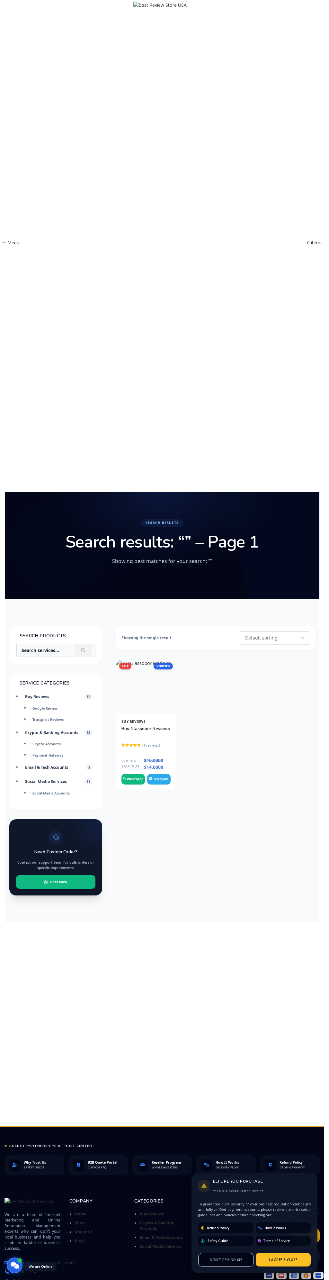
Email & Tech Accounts (161, 1237)
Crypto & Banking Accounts (157, 1225)
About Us (84, 1232)
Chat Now (58, 882)
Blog (79, 1241)
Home (80, 1214)
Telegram (160, 779)
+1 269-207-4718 (27, 1272)
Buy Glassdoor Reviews (145, 729)
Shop (80, 1223)
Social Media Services (161, 1246)
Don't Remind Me (226, 1259)
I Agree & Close (283, 1259)
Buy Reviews (133, 721)
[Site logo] (162, 242)
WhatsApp (135, 779)
